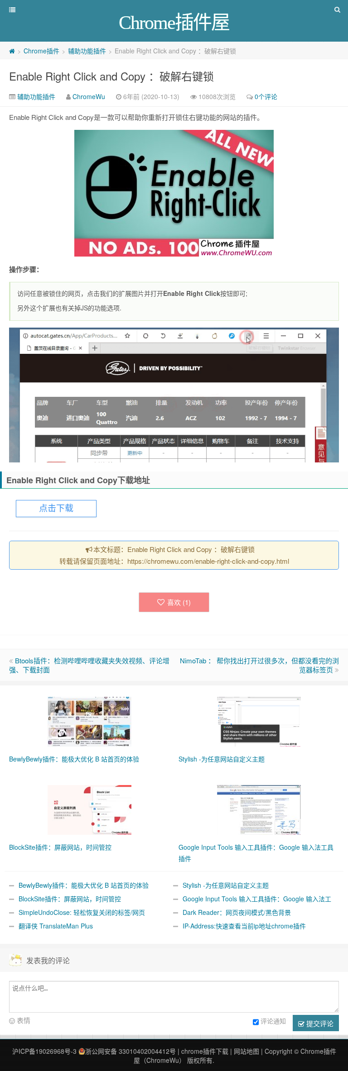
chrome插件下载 (204, 1051)
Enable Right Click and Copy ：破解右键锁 (111, 76)
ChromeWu (88, 96)
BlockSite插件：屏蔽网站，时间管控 (70, 898)
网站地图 (246, 1051)
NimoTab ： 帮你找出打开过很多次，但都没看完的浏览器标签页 (259, 665)
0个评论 (266, 96)
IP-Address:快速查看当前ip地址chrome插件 (244, 925)
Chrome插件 (41, 50)
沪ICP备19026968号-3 (44, 1051)
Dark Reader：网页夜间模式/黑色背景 (237, 912)
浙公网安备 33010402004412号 (130, 1051)
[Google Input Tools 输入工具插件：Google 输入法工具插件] (259, 808)
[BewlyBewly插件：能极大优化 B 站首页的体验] (89, 720)
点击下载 (56, 508)
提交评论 (319, 1023)
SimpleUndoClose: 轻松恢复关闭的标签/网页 (82, 912)
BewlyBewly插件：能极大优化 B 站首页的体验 (84, 885)
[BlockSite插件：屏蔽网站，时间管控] (89, 808)
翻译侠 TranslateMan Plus (56, 925)
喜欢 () (179, 602)
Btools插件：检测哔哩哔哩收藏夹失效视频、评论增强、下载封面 (89, 665)
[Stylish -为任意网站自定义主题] (259, 720)
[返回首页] (12, 50)
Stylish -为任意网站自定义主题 (226, 885)
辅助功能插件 (87, 50)
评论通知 (273, 1020)
